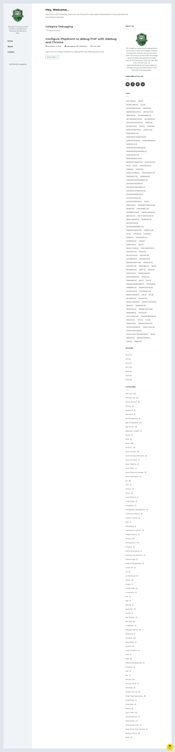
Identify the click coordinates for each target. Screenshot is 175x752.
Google (128, 584)
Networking (129, 642)
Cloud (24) (139, 169)
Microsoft (128, 638)
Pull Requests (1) (145, 291)
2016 (127, 363)
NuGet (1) (142, 269)
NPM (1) (154, 266)
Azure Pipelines (130, 464)
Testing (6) (142, 312)
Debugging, (71, 46)
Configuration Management (135, 510)
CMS (127, 485)
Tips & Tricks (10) (132, 316)
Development (130, 543)
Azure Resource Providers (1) (136, 151)
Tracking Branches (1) (148, 316)
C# (126, 481)
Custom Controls (131, 518)
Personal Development (133, 663)
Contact (11, 52)
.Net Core (128, 394)
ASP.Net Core (130, 398)
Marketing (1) (148, 262)
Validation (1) (131, 323)
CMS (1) (135, 165)
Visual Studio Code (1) (133, 330)
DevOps (128, 539)
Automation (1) (131, 126)
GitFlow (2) (137, 233)
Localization (129, 626)
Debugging (129, 526)
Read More (51, 57)
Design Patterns (131, 534)
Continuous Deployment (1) (135, 187)
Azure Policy (129, 468)
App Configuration (131, 423)
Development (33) (143, 208)
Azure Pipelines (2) (149, 140)
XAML (127, 737)
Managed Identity (131, 630)
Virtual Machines (131, 717)
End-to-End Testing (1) (145, 215)
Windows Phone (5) (143, 337)
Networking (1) (131, 269)
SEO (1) (144, 294)
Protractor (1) (131, 291)
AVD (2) (143, 104)
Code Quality (130, 501)
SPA (126, 671)
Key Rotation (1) (131, 255)
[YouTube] (127, 84)
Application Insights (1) (134, 122)
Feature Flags (130, 559)
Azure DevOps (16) (132, 133)
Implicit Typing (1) (132, 248)
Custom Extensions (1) (134, 201)
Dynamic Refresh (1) (148, 212)
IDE (126, 597)
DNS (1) (146, 201)
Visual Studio (129, 721)
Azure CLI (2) (148, 129)
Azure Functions (131, 460)
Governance (129, 592)
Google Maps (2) (141, 237)
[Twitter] (138, 84)
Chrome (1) (129, 169)
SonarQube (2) (131, 312)
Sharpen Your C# (131, 692)
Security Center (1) (132, 301)
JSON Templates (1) (147, 248)
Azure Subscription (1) (134, 158)
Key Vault (128, 621)
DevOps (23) (130, 208)
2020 (127, 380)
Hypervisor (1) (131, 244)
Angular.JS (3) (148, 111)
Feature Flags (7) (132, 223)
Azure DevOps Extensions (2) (136, 136)
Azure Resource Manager (134, 472)
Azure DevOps (130, 452)
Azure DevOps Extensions (134, 456)
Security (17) (143, 298)
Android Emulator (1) (133, 111)
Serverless (129, 688)
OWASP (128, 646)
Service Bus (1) (131, 309)
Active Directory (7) (133, 108)
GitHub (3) (147, 233)
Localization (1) (145, 258)
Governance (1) (131, 241)
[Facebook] (133, 84)
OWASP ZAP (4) (131, 273)
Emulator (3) (130, 215)
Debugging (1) (130, 205)
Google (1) (129, 237)
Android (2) (147, 108)
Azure (127, 443)
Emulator (128, 547)
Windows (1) (130, 337)
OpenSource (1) (131, 280)
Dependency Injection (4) (146, 205)
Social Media (129, 700)
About (10, 46)
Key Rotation (130, 617)
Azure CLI (128, 447)
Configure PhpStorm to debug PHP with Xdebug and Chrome (81, 40)
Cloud (127, 493)
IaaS (127, 601)
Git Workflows (130, 576)
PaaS (127, 659)
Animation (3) (130, 115)
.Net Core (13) (131, 101)
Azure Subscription (132, 476)
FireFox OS (129, 568)
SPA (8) (151, 294)
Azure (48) (150, 126)
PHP (127, 655)
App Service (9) (150, 119)
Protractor (129, 667)
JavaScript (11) (131, 251)
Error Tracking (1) (132, 219)
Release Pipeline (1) (132, 294)
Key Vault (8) (144, 255)
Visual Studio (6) (148, 327)
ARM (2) (140, 101)
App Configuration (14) (134, 119)
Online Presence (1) (132, 276)
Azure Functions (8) (133, 140)
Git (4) (128, 233)
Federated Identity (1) (134, 230)
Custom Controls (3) (133, 198)
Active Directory (131, 402)
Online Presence (131, 650)
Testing (128, 708)
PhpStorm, (83, 46)
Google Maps (130, 588)
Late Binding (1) (131, 258)
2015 (127, 359)
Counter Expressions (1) (134, 194)
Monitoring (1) (144, 266)
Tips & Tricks (129, 713)
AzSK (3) (142, 126)
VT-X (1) (148, 319)
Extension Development (134, 555)
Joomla (128, 613)
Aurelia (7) (148, 122)
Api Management (131, 418)
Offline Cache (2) (144, 273)
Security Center (131, 684)
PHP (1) (141, 280)
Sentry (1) (129, 305)
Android (128, 406)
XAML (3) (129, 341)
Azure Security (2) (132, 154)
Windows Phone (131, 733)
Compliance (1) (145, 176)
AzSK (127, 439)
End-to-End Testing (132, 551)
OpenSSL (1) (145, 276)
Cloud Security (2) (148, 172)
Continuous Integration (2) (135, 190)
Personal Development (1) (135, 284)
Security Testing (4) (149, 301)
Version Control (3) (145, 323)
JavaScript (129, 609)
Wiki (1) (153, 334)
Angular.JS (129, 410)
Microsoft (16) (131, 266)
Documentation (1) (132, 212)
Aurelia (127, 435)
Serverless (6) (140, 305)
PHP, (77, 46)
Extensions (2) (147, 219)
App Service (129, 427)
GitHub (128, 580)
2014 (127, 355)
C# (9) (128, 165)
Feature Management (133, 563)
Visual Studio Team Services (135, 729)
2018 (127, 371)
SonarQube (129, 704)
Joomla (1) (142, 251)
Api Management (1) (144, 115)
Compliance (129, 505)
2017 (127, 367)
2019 (127, 376)
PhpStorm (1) (151, 284)
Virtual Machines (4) (133, 327)
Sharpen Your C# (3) (145, 309)
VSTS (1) (140, 319)
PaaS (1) (148, 280)
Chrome (128, 489)
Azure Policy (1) (131, 144)
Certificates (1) (145, 165)
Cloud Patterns (130, 497)
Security (128, 679)
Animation (129, 414)
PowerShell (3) (131, 287)
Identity (128, 605)
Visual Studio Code (132, 725)
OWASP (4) (151, 269)
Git (126, 572)
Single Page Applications (134, 696)
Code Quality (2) (131, 176)
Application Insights (132, 431)
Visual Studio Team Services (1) (137, 334)
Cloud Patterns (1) (132, 172)
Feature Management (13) (134, 226)
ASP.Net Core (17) (132, 104)
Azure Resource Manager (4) (135, 147)
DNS (127, 522)
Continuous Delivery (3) (134, 183)
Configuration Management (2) (136, 180)
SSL (126, 675)
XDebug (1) (138, 341)
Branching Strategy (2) (134, 162)
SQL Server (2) (131, 298)
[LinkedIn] (143, 84)
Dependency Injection (133, 530)
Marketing (129, 634)
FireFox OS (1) (148, 230)
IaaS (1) (141, 244)
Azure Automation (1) (133, 129)
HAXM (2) (142, 241)
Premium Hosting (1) (146, 287)
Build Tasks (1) (150, 162)
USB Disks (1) (130, 319)
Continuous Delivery (132, 514)
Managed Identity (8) (133, 262)
